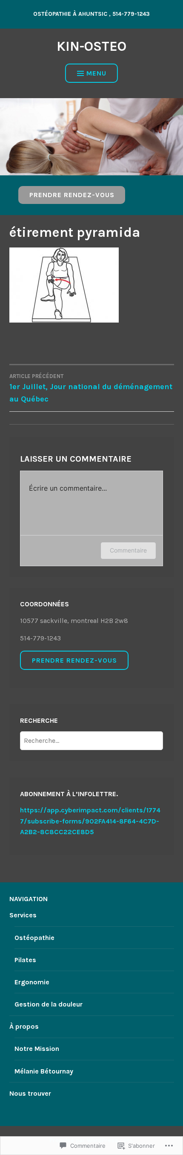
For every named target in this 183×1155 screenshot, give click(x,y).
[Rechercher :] (91, 740)
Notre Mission (36, 1048)
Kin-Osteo (91, 46)
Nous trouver (30, 1093)
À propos (24, 1026)
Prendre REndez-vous (71, 195)
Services (23, 915)
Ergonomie (31, 982)
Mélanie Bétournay (43, 1071)
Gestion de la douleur (48, 1004)
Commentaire (128, 550)
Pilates (25, 960)
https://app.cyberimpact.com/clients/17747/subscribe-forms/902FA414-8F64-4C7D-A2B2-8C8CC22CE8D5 (90, 821)
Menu (96, 73)
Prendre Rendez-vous (74, 660)
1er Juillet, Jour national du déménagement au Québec (90, 388)
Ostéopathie (34, 938)
